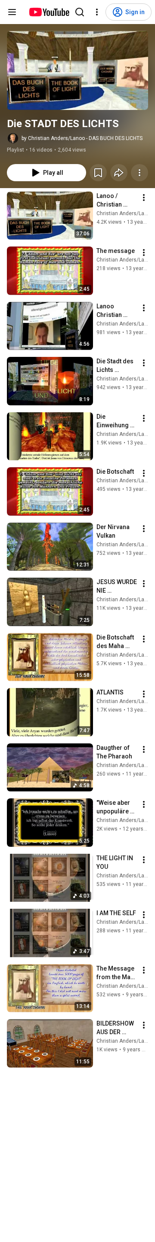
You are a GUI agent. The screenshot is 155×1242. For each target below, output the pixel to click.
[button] (77, 70)
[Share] (118, 172)
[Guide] (12, 12)
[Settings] (97, 12)
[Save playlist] (98, 172)
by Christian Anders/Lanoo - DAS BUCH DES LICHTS (82, 138)
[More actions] (139, 172)
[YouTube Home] (48, 12)
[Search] (79, 12)
